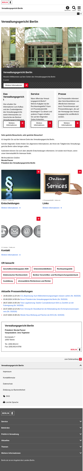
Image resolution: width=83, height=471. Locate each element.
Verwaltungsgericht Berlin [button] (12, 365)
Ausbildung (8, 281)
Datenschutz (8, 384)
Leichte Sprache (12, 402)
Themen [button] (4, 447)
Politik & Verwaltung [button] (10, 434)
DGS (8, 396)
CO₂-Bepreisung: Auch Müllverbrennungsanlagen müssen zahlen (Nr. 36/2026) (50, 296)
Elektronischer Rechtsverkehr (15, 275)
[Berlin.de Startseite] (6, 2)
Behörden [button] (5, 428)
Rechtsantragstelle (64, 269)
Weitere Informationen (13, 85)
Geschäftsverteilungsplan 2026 (16, 269)
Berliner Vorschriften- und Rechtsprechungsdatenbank (55, 275)
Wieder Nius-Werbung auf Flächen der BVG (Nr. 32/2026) (42, 315)
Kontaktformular (9, 378)
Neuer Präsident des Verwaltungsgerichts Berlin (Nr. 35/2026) (43, 299)
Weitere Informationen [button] (11, 453)
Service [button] (4, 422)
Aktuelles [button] (5, 440)
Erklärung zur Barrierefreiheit (14, 390)
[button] (79, 14)
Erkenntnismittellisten (43, 269)
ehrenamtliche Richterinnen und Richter (34, 281)
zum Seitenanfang (71, 359)
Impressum (7, 372)
